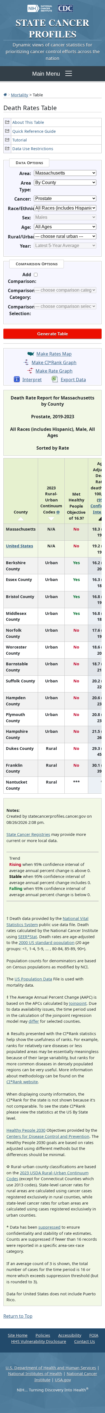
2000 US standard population (46, 942)
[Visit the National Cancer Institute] (39, 6)
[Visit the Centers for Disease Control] (65, 6)
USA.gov (63, 1379)
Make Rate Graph (54, 371)
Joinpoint (78, 1003)
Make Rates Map (54, 354)
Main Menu (46, 74)
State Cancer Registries (28, 834)
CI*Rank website (22, 1081)
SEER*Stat (27, 936)
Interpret (32, 380)
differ (34, 1021)
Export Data (73, 380)
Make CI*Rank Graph (54, 362)
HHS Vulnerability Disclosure (38, 1341)
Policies (43, 1335)
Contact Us (84, 1341)
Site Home (17, 1335)
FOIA (93, 1335)
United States (19, 546)
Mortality (19, 94)
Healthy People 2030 (25, 1130)
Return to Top (17, 1316)
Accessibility (69, 1335)
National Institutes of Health (35, 1373)
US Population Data (33, 979)
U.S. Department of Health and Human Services (51, 1367)
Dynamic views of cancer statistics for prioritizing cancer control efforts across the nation (53, 51)
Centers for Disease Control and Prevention (47, 1136)
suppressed (49, 1227)
